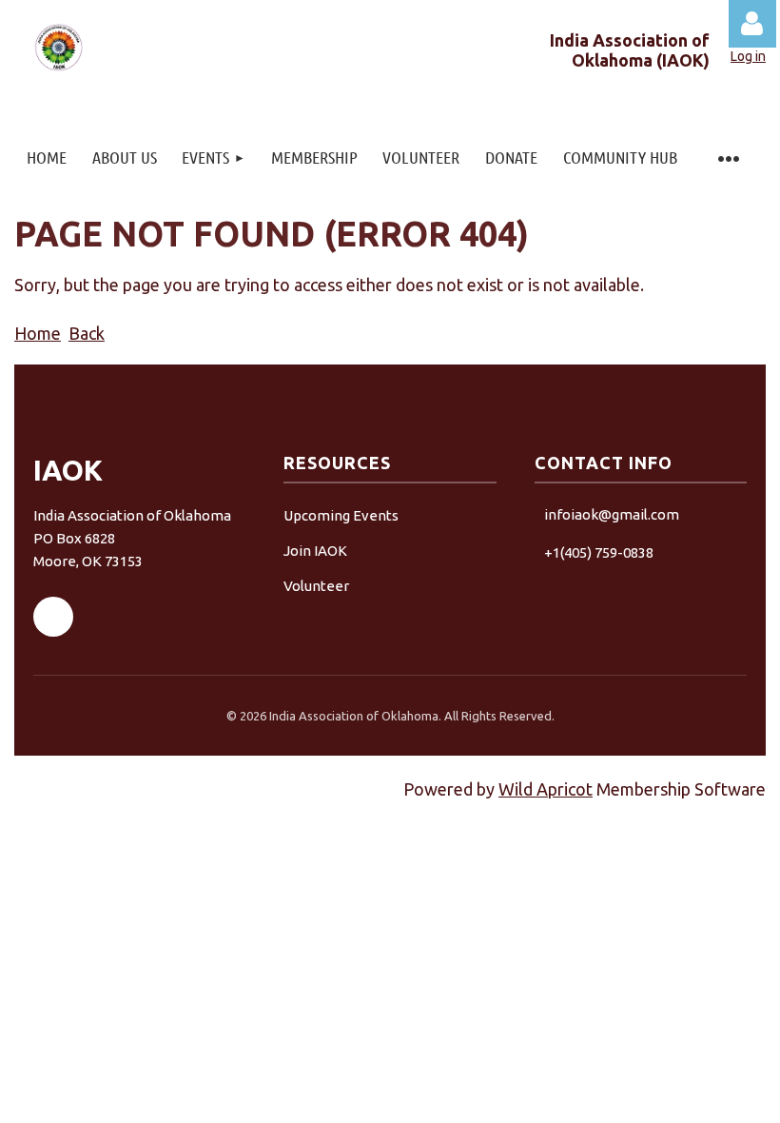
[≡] (728, 157)
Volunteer (316, 586)
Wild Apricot (545, 788)
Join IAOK (315, 550)
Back (86, 333)
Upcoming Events (341, 515)
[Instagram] (107, 617)
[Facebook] (53, 617)
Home (37, 333)
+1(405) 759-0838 (598, 552)
